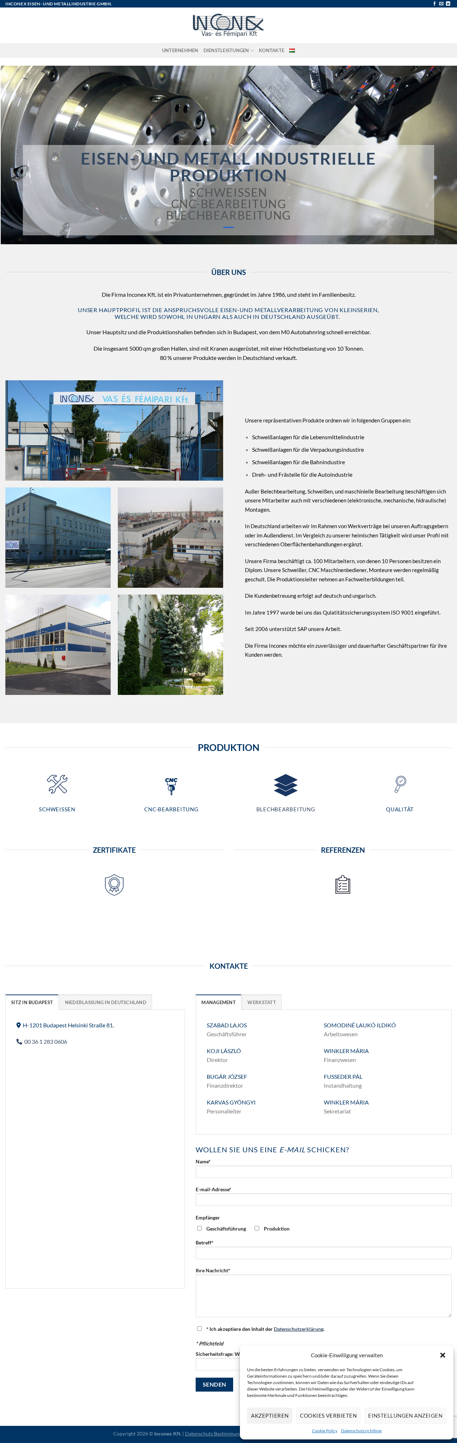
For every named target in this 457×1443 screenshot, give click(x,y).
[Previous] (18, 155)
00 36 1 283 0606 (44, 1041)
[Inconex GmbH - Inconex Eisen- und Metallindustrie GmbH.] (228, 25)
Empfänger (208, 1217)
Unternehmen (180, 50)
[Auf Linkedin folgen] (448, 3)
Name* (203, 1161)
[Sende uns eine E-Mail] (441, 3)
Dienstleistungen (226, 50)
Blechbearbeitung (285, 809)
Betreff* (205, 1242)
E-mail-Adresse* (213, 1189)
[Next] (438, 155)
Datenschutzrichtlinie (361, 1430)
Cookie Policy (324, 1430)
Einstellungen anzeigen (405, 1415)
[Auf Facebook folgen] (434, 3)
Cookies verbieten (328, 1415)
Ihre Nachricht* (213, 1270)
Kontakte (271, 50)
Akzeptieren (269, 1415)
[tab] (32, 1001)
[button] (442, 1355)
